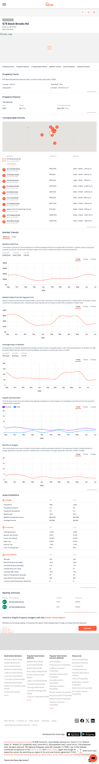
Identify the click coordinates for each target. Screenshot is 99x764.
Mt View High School (16, 602)
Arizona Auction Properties (61, 695)
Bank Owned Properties (82, 688)
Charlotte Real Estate (36, 684)
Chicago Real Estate (35, 687)
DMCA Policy (47, 755)
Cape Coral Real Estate (37, 681)
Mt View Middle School (17, 607)
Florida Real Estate (12, 692)
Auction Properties (80, 659)
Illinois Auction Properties (60, 699)
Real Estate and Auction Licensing (18, 742)
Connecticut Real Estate (14, 679)
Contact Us (22, 721)
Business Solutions (80, 663)
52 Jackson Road (13, 186)
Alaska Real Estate (12, 663)
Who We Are (9, 721)
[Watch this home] (82, 12)
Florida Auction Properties (60, 692)
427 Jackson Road (13, 215)
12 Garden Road (12, 192)
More (6, 695)
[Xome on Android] (88, 734)
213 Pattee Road (12, 180)
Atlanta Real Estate (35, 661)
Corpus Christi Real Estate (38, 696)
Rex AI (35, 725)
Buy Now (87, 628)
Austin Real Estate (34, 668)
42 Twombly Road (13, 169)
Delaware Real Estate (13, 682)
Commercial (77, 666)
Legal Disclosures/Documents (17, 725)
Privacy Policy (51, 749)
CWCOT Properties (80, 679)
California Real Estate (13, 673)
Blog (54, 721)
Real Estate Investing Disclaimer (27, 755)
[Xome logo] (49, 4)
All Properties (55, 661)
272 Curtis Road (12, 198)
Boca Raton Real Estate (37, 671)
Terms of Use (36, 749)
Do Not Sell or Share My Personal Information (71, 755)
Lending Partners (79, 669)
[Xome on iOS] (74, 734)
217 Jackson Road (13, 203)
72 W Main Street (13, 174)
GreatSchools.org (78, 612)
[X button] (88, 720)
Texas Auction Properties (60, 665)
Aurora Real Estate (35, 665)
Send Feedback (49, 644)
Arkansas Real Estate (13, 669)
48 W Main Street (13, 221)
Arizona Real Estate (12, 666)
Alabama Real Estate (13, 659)
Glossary (46, 721)
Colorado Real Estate (13, 676)
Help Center (34, 721)
